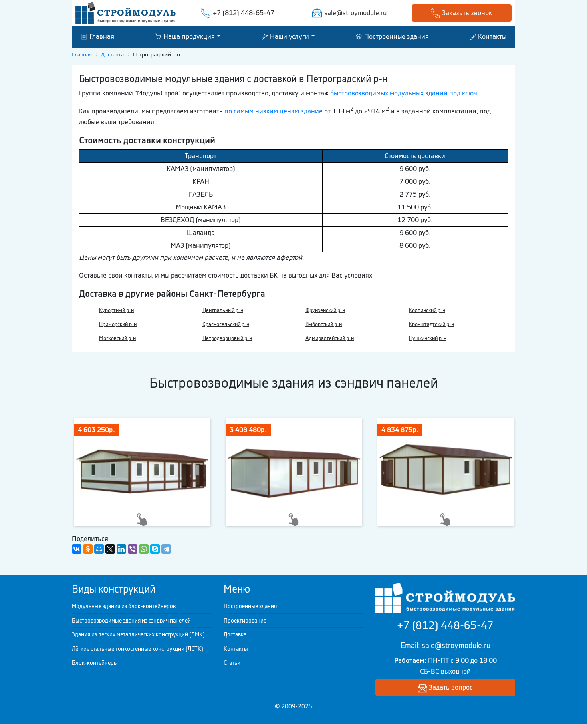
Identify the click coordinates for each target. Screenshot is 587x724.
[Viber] (132, 549)
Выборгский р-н (323, 324)
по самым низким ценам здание (273, 111)
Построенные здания (396, 36)
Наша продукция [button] (188, 36)
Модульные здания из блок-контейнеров (124, 606)
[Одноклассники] (88, 549)
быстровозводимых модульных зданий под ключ (403, 93)
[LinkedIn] (121, 549)
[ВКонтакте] (76, 549)
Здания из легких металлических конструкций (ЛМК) (138, 634)
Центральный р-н (222, 310)
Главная (101, 36)
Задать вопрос (450, 687)
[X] (110, 549)
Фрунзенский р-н (325, 310)
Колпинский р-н (427, 310)
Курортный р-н (116, 310)
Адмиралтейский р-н (329, 338)
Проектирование (245, 620)
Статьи (232, 662)
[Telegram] (166, 549)
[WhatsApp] (144, 549)
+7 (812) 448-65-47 (243, 12)
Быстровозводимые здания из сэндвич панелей (131, 620)
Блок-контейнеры (95, 662)
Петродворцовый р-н (227, 338)
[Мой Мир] (99, 549)
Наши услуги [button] (288, 36)
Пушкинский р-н (427, 338)
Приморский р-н (118, 324)
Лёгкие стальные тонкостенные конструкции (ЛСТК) (137, 648)
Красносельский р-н (225, 324)
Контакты (491, 36)
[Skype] (155, 549)
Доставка (235, 634)
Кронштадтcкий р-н (431, 324)
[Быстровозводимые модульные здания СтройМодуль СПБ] (125, 12)
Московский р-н (117, 338)
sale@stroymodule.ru (355, 12)
